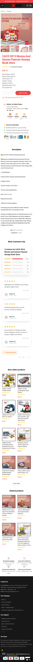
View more (16, 483)
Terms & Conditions (6, 602)
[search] (27, 5)
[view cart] (30, 5)
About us (3, 599)
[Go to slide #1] (5, 48)
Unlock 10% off (3, 654)
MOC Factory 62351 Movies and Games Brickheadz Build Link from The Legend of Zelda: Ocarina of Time (24, 541)
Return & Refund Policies (7, 624)
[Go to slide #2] (14, 48)
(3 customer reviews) (16, 67)
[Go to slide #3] (24, 48)
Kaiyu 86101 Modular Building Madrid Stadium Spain (8, 472)
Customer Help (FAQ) (6, 629)
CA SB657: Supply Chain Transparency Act (12, 610)
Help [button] (30, 659)
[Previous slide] (4, 29)
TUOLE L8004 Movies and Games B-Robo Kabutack (24, 511)
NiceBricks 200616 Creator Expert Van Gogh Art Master (23, 444)
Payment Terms (5, 621)
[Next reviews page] (29, 357)
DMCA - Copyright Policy (7, 607)
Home (3, 11)
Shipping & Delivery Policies (8, 618)
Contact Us (4, 626)
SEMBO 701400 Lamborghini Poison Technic (23, 390)
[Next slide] (29, 29)
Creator (9, 11)
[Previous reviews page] (20, 357)
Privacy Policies (5, 604)
